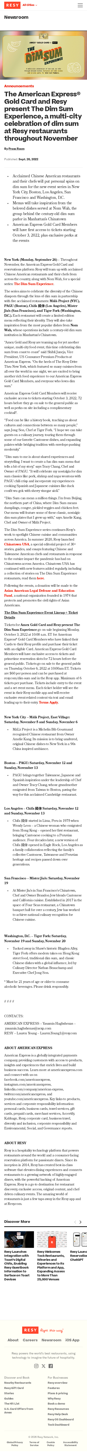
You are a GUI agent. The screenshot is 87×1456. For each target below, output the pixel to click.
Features (54, 1388)
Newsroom (16, 17)
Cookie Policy (51, 1444)
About (13, 1340)
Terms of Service (34, 1444)
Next (80, 1222)
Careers (30, 1340)
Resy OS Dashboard (60, 1419)
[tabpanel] (20, 1256)
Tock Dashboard (58, 1425)
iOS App (72, 1340)
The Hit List (11, 1404)
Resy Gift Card (14, 1388)
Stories (9, 1393)
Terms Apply (48, 703)
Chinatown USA (16, 545)
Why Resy (54, 1399)
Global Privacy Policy (15, 1444)
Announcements (19, 86)
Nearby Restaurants (17, 1383)
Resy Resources (58, 1409)
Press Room (16, 148)
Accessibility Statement (70, 1444)
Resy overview (57, 1383)
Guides (9, 1399)
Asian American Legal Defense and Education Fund (39, 593)
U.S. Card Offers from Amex (18, 1410)
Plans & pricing (58, 1393)
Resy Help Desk (58, 1414)
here (40, 578)
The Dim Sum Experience (33, 284)
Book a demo (56, 1404)
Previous (75, 1222)
